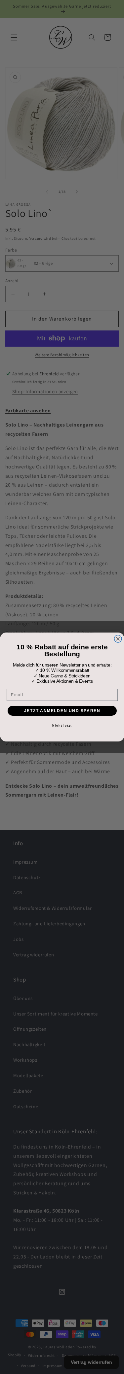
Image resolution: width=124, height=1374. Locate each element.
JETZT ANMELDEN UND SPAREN (62, 710)
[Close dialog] (118, 639)
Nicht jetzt (62, 725)
